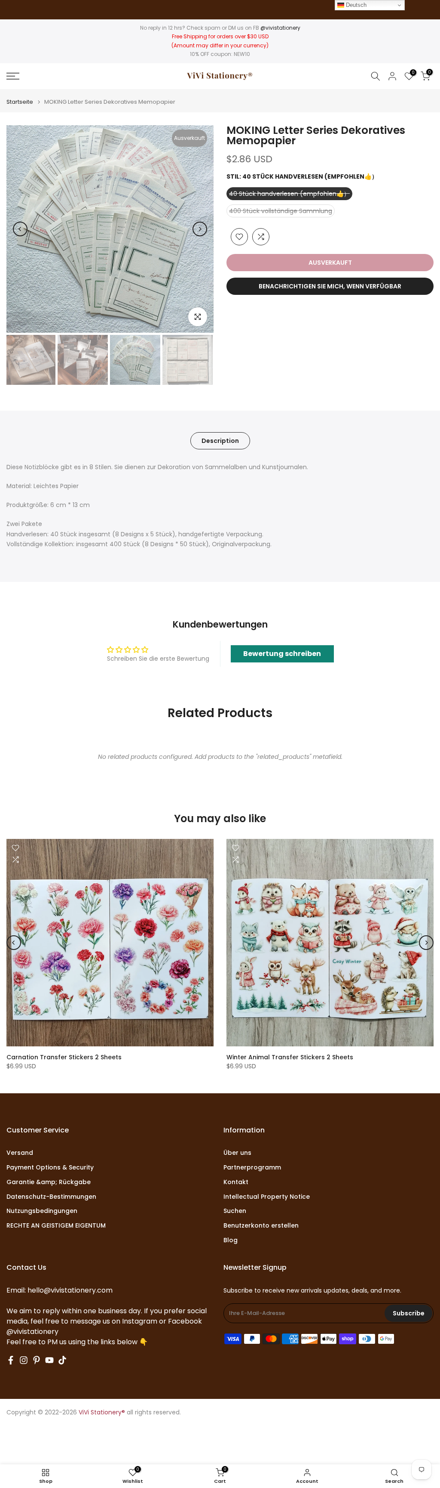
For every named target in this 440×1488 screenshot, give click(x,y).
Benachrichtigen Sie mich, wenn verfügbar (330, 286)
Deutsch (355, 5)
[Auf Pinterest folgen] (36, 1360)
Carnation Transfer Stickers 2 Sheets (64, 1057)
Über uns (237, 1153)
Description (220, 440)
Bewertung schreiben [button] (282, 654)
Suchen (234, 1211)
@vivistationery (280, 27)
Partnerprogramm (252, 1167)
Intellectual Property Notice (266, 1197)
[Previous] (20, 229)
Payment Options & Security (50, 1167)
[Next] (199, 229)
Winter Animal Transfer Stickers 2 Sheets (289, 1057)
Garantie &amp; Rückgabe (48, 1182)
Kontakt (235, 1182)
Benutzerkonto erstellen (261, 1226)
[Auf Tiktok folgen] (62, 1360)
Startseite (19, 102)
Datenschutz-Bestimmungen (51, 1197)
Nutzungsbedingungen (41, 1211)
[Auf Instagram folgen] (23, 1360)
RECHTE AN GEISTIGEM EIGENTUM (56, 1226)
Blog (230, 1240)
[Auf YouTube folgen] (49, 1360)
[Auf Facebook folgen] (10, 1360)
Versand (19, 1153)
